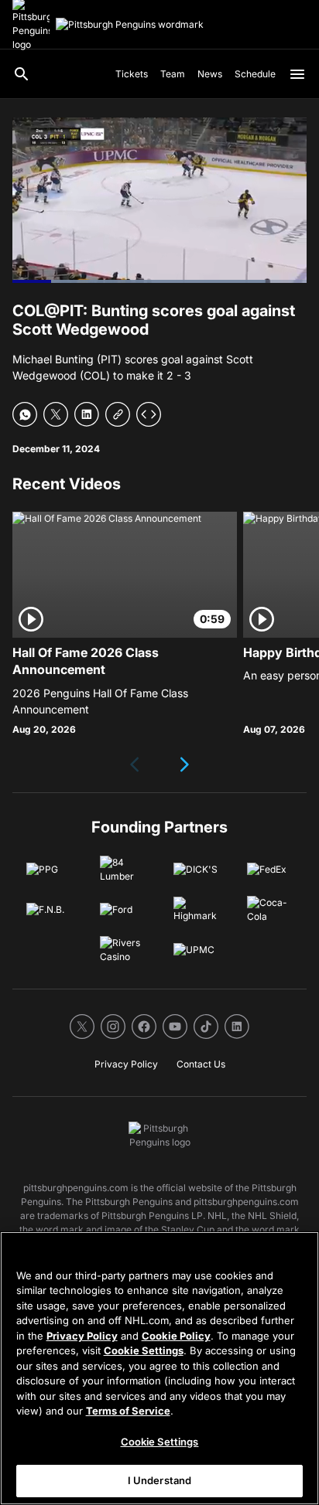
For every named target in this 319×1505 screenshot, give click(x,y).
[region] (159, 1368)
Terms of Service (128, 1411)
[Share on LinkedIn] (86, 414)
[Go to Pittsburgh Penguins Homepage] (130, 25)
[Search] (21, 74)
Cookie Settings (144, 1350)
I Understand (160, 1480)
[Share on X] (55, 414)
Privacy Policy (82, 1336)
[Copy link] (117, 414)
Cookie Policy (176, 1336)
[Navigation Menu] (297, 74)
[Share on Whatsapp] (24, 414)
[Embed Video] (148, 414)
